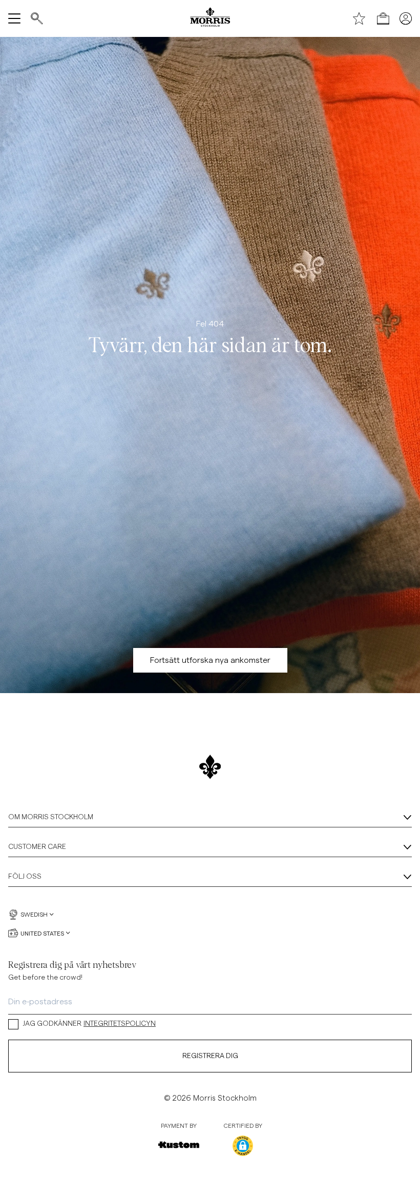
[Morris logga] (209, 18)
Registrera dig (210, 1056)
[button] (243, 1145)
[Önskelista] (359, 18)
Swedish (34, 914)
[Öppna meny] (14, 18)
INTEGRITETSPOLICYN (119, 1023)
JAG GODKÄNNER (89, 1023)
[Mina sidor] (405, 18)
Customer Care (37, 846)
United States (42, 933)
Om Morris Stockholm (50, 817)
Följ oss (24, 876)
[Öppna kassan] (383, 18)
